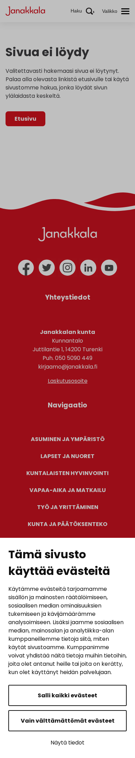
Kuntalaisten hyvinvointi (67, 473)
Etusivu (25, 119)
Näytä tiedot (67, 743)
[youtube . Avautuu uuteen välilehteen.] (109, 267)
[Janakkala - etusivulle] (25, 11)
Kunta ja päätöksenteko (67, 524)
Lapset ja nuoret (67, 456)
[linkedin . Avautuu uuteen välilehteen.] (88, 267)
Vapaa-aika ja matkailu (67, 490)
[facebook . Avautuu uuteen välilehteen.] (26, 267)
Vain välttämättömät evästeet (68, 721)
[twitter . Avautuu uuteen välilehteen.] (46, 267)
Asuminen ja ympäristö (68, 439)
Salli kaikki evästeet (67, 695)
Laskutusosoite (68, 381)
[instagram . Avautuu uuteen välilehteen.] (67, 267)
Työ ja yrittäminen (67, 507)
